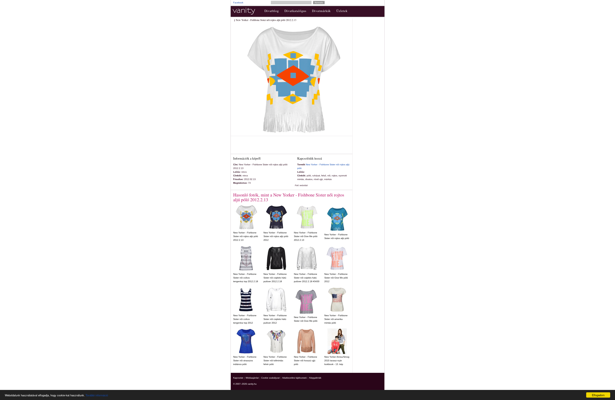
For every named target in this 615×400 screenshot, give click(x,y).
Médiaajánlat (252, 377)
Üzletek (342, 11)
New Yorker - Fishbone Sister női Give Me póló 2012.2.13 (305, 236)
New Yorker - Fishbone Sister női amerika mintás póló (336, 319)
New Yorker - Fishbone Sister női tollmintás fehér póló (275, 360)
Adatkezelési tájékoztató (294, 377)
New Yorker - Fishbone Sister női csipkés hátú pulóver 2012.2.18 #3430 (306, 278)
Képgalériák (315, 377)
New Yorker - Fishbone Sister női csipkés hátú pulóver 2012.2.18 (275, 278)
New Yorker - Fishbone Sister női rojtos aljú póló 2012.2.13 (245, 236)
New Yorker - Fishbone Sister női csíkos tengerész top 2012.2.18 (245, 278)
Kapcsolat (238, 377)
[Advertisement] (291, 145)
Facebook (238, 2)
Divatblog (271, 11)
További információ (97, 395)
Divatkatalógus (295, 11)
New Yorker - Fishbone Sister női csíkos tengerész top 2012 (244, 319)
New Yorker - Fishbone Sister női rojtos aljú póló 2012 (275, 236)
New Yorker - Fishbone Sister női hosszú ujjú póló (305, 360)
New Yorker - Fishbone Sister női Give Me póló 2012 (336, 278)
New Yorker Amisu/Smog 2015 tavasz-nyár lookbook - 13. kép (336, 360)
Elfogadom (598, 395)
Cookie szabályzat (270, 377)
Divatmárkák (321, 11)
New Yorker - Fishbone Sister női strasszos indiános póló (244, 360)
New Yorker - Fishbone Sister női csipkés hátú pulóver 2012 (275, 319)
